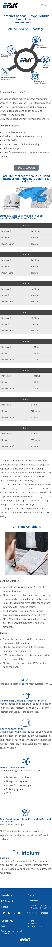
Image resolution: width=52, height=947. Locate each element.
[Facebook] (9, 913)
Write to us (6, 931)
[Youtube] (19, 913)
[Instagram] (14, 913)
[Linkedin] (3, 913)
